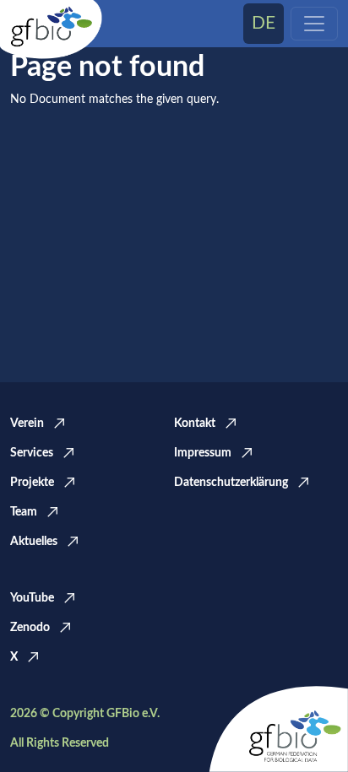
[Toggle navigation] (314, 23)
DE (263, 23)
